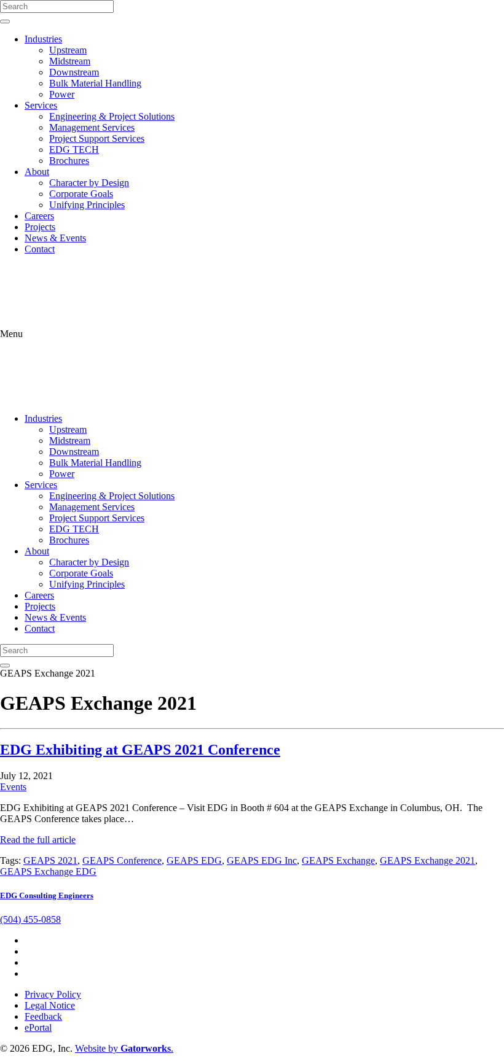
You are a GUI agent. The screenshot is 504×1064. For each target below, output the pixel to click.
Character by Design (89, 182)
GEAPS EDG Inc (262, 860)
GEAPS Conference (122, 860)
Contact (40, 249)
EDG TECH (74, 149)
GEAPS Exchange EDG (48, 871)
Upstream (68, 50)
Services (41, 105)
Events (13, 787)
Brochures (69, 160)
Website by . (124, 1048)
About (37, 171)
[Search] (5, 21)
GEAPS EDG (194, 860)
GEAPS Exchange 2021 (427, 860)
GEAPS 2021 (50, 860)
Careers (39, 216)
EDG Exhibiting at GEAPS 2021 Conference (140, 750)
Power (61, 94)
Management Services (92, 127)
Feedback (43, 1016)
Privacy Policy (53, 994)
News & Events (55, 238)
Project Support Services (96, 138)
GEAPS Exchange (338, 860)
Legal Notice (50, 1005)
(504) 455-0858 (30, 919)
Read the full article (38, 839)
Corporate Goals (81, 193)
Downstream (74, 72)
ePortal (38, 1027)
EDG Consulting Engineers (46, 895)
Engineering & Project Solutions (112, 116)
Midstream (69, 61)
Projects (40, 227)
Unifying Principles (87, 205)
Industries (43, 39)
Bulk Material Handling (95, 83)
